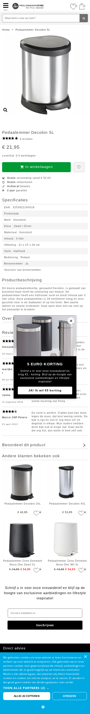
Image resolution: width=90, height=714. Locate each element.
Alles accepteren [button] (27, 696)
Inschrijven (45, 625)
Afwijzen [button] (69, 696)
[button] (45, 688)
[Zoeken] (84, 18)
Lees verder (66, 682)
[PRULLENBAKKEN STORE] (28, 1)
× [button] (85, 656)
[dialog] (45, 683)
